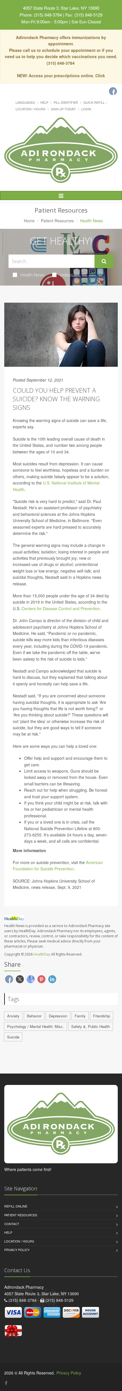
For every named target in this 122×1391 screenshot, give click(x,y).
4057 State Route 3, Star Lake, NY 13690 (61, 8)
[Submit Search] (103, 261)
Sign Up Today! (63, 109)
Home (29, 220)
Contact (11, 1223)
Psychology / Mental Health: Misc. (35, 1026)
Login (86, 109)
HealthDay (41, 954)
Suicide (13, 1037)
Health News (32, 275)
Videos (66, 275)
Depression (58, 1016)
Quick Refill (94, 102)
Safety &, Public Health (90, 1026)
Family (80, 1016)
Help (44, 102)
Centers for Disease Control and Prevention (61, 608)
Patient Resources (57, 220)
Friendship (101, 1016)
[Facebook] (113, 91)
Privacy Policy (17, 1249)
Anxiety (13, 1016)
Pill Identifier (66, 102)
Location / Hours (30, 109)
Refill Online (15, 1206)
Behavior (34, 1016)
